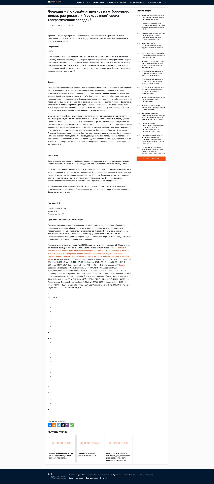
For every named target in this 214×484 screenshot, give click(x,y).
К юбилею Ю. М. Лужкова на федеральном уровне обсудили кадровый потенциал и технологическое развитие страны (153, 150)
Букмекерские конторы (116, 2)
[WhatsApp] (72, 425)
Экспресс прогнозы (147, 475)
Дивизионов (133, 475)
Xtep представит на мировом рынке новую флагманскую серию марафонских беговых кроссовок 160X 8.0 (153, 26)
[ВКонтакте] (50, 425)
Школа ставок (98, 2)
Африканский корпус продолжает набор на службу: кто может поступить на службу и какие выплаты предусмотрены (153, 36)
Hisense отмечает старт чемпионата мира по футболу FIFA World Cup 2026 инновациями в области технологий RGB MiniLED (153, 116)
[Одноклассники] (54, 425)
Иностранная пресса (76, 478)
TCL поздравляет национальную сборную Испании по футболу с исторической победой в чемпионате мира (153, 90)
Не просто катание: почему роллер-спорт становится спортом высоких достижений (153, 107)
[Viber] (67, 425)
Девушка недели (154, 2)
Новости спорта (83, 2)
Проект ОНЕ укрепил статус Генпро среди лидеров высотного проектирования (153, 99)
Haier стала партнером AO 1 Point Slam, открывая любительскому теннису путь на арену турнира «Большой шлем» (153, 64)
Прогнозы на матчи (136, 2)
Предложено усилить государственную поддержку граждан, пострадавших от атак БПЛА (152, 46)
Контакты (103, 478)
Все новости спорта (151, 159)
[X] (63, 425)
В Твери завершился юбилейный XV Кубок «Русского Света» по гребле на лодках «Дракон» (153, 73)
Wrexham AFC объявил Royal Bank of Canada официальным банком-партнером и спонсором (153, 17)
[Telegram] (59, 425)
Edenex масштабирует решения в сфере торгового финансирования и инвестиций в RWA (153, 55)
